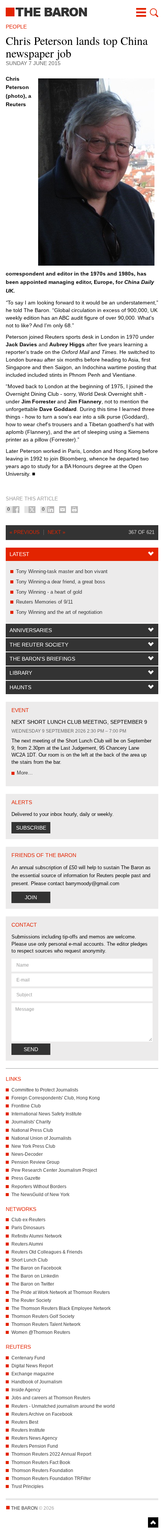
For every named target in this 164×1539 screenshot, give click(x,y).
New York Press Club (33, 1146)
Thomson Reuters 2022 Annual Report (51, 1454)
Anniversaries (31, 630)
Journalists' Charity (31, 1122)
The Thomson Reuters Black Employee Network (61, 1308)
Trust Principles (27, 1486)
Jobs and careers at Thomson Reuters (50, 1397)
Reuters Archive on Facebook (41, 1414)
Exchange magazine (32, 1373)
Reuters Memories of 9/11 (44, 602)
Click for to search (153, 12)
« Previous (25, 532)
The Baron (82, 11)
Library (21, 673)
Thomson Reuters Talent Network (45, 1324)
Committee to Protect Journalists (44, 1090)
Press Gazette (25, 1178)
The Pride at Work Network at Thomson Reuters (60, 1292)
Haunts (20, 687)
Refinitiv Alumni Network (36, 1236)
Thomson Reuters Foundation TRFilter (51, 1478)
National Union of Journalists (41, 1138)
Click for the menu (141, 12)
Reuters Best (24, 1422)
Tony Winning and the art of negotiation (59, 612)
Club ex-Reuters (28, 1219)
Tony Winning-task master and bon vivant (62, 571)
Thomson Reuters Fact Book (40, 1462)
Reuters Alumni (27, 1244)
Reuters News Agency (34, 1438)
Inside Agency (25, 1389)
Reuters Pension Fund (34, 1446)
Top (153, 1522)
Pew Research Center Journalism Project (54, 1170)
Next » (56, 532)
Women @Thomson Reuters (40, 1332)
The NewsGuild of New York (40, 1194)
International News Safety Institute (46, 1114)
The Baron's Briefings (42, 659)
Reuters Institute (28, 1430)
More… (25, 773)
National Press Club (32, 1130)
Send (31, 1049)
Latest (19, 554)
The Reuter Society (39, 645)
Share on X (32, 509)
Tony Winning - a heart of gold (49, 592)
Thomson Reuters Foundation (42, 1470)
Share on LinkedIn (50, 509)
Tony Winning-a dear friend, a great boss (60, 582)
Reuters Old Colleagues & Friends (46, 1252)
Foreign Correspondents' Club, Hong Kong (55, 1098)
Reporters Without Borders (38, 1186)
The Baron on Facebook (36, 1268)
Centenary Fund (28, 1358)
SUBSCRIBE (31, 828)
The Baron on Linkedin (35, 1276)
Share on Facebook (16, 509)
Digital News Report (32, 1366)
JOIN (31, 897)
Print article (74, 509)
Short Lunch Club (29, 1260)
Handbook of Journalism (36, 1381)
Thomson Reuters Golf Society (42, 1316)
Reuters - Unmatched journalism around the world (63, 1406)
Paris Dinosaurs (28, 1227)
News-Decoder (27, 1154)
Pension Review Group (35, 1162)
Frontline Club (26, 1106)
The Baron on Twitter (32, 1284)
